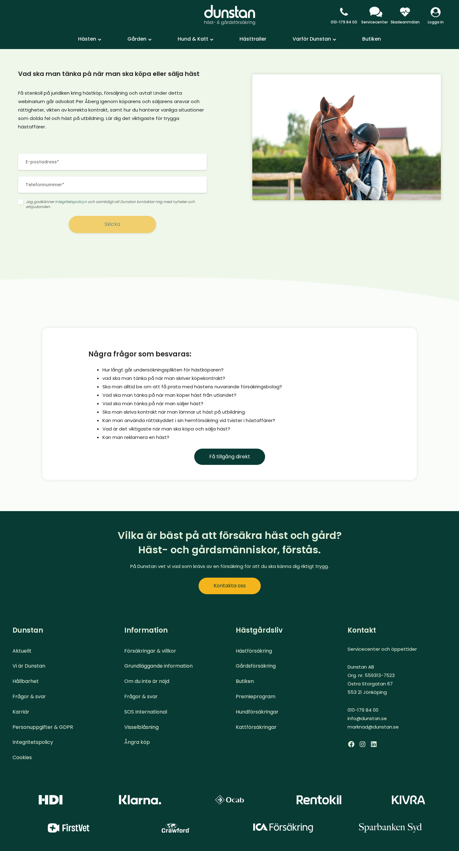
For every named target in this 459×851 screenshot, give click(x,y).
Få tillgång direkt (229, 456)
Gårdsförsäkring (256, 665)
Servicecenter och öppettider (382, 649)
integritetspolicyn (71, 201)
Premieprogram (255, 696)
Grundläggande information (158, 665)
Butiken (371, 38)
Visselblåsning (141, 727)
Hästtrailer (252, 38)
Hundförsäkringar (257, 711)
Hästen (87, 38)
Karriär (20, 711)
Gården (136, 38)
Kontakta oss (230, 585)
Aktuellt (22, 650)
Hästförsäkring (254, 650)
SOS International (145, 711)
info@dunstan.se (367, 718)
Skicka (112, 224)
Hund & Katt (193, 38)
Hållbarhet (25, 681)
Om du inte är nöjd (146, 681)
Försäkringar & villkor (150, 650)
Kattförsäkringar (256, 727)
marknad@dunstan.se (373, 727)
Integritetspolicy (32, 742)
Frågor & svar (29, 696)
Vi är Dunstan (28, 665)
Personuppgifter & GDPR (42, 727)
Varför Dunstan (312, 38)
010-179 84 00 (344, 22)
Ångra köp (137, 742)
